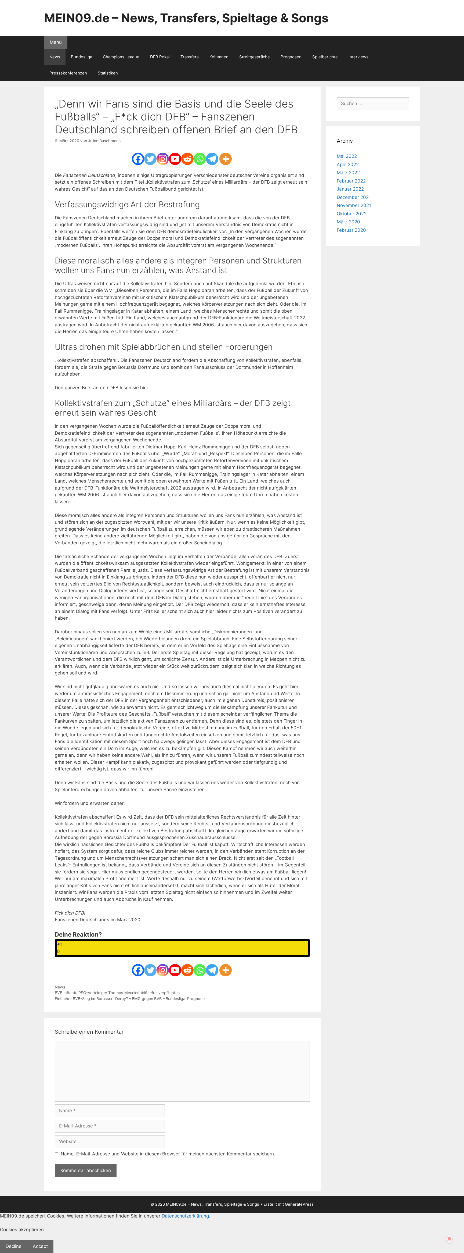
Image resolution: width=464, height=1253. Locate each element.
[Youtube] (175, 159)
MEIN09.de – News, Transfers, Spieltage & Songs (186, 17)
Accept (40, 1246)
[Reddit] (187, 159)
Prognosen (291, 56)
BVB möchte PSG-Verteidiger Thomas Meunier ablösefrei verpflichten (117, 992)
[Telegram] (212, 159)
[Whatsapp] (200, 159)
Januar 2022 (350, 189)
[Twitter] (150, 159)
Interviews (358, 56)
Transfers (189, 56)
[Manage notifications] (449, 1239)
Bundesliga (81, 56)
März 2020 (348, 221)
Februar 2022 (351, 181)
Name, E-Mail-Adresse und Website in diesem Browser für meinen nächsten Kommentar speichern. (168, 1153)
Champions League (121, 56)
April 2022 (348, 164)
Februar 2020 (351, 230)
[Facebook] (138, 159)
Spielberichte (325, 56)
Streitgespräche (254, 56)
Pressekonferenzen (68, 73)
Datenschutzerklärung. (186, 1216)
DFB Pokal (160, 56)
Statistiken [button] (108, 73)
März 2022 (348, 172)
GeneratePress (299, 1204)
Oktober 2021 (351, 213)
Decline (13, 1246)
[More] (225, 159)
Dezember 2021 (354, 197)
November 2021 (354, 205)
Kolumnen (219, 56)
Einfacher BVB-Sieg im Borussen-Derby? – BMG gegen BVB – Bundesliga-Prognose (130, 998)
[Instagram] (163, 159)
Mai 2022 (347, 156)
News (54, 56)
